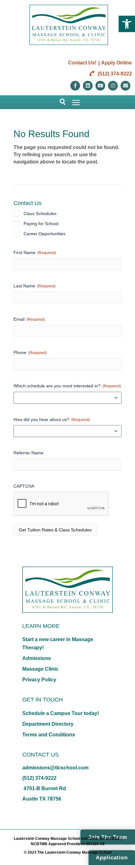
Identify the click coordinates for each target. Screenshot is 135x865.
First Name (35, 252)
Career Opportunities (44, 233)
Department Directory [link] (47, 724)
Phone (30, 352)
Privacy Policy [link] (39, 679)
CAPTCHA (24, 486)
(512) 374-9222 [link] (114, 73)
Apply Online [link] (116, 62)
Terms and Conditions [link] (48, 734)
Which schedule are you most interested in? (67, 385)
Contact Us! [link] (82, 62)
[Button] (60, 102)
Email (29, 319)
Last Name (35, 285)
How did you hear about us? (52, 419)
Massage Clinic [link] (40, 669)
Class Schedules (40, 213)
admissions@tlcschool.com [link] (55, 767)
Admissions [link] (36, 658)
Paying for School (41, 223)
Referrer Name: (29, 452)
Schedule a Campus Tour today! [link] (60, 713)
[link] (127, 24)
